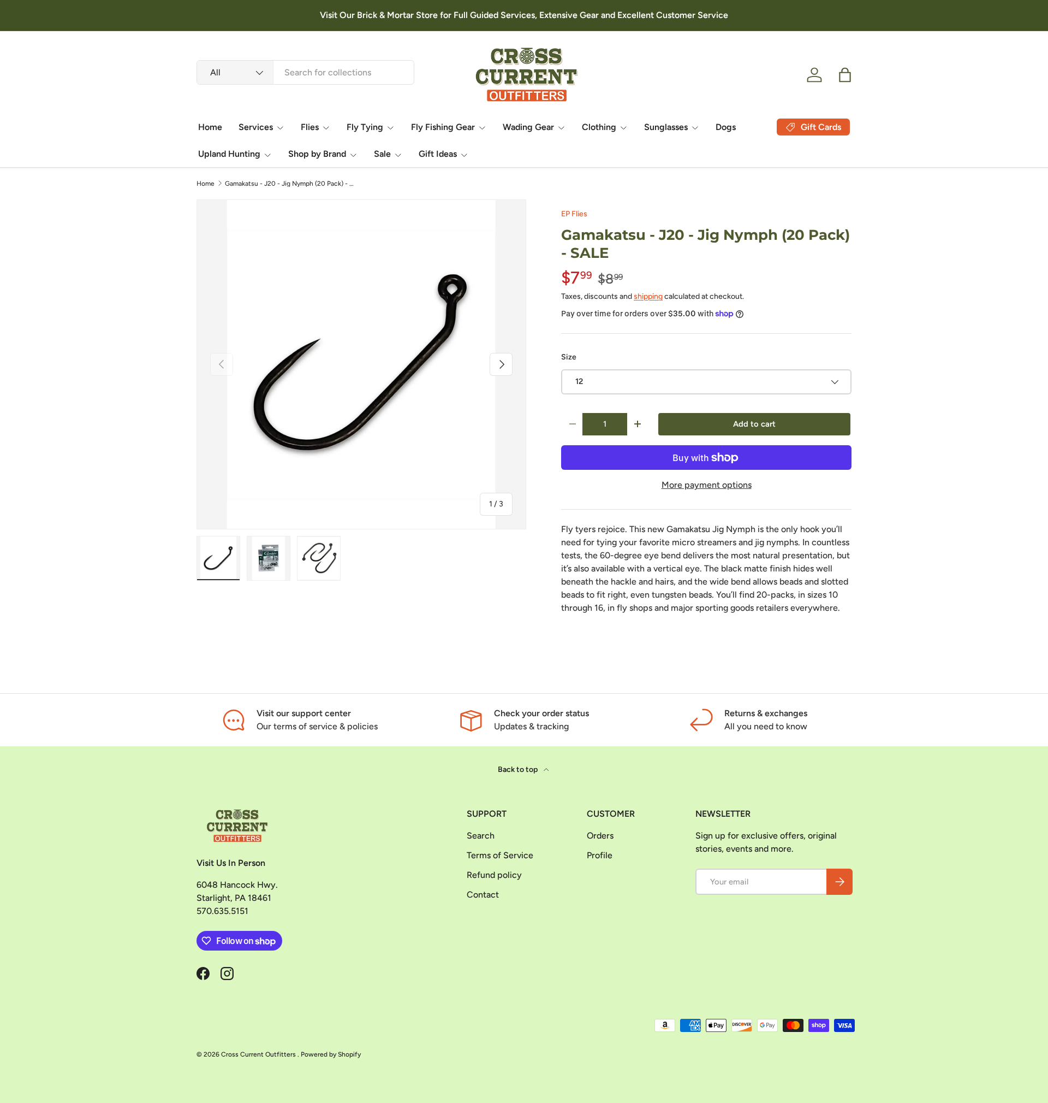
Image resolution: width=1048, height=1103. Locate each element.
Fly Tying (365, 127)
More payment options (707, 485)
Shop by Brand (317, 154)
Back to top (518, 769)
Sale (382, 154)
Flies (310, 127)
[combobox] (305, 72)
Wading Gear (528, 127)
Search (481, 835)
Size (568, 357)
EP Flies (574, 214)
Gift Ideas (438, 154)
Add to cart (754, 424)
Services (256, 127)
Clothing (599, 127)
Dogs (726, 127)
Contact (483, 894)
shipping (648, 296)
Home (210, 127)
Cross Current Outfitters (259, 1054)
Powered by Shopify (331, 1054)
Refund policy (494, 875)
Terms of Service (500, 855)
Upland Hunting (229, 154)
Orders (600, 835)
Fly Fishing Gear (443, 127)
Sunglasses (666, 127)
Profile (599, 855)
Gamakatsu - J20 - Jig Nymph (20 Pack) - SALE (290, 183)
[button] (845, 75)
